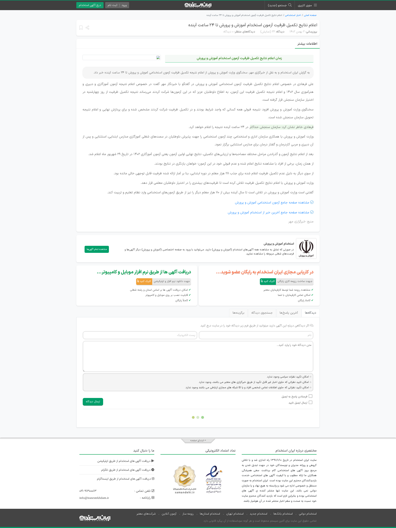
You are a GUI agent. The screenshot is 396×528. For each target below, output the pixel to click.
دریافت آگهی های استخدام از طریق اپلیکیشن (124, 461)
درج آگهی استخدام (90, 5)
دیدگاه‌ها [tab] (310, 313)
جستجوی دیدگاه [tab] (262, 313)
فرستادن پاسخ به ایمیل (294, 397)
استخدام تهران (235, 514)
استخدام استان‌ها (210, 514)
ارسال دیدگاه (93, 402)
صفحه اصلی (310, 15)
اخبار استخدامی (293, 15)
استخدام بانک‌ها (283, 514)
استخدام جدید (258, 514)
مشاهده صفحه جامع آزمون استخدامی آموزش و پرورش (272, 202)
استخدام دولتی (308, 514)
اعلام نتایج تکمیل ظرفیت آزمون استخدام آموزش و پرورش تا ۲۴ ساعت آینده (252, 25)
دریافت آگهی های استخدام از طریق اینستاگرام (124, 479)
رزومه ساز (188, 514)
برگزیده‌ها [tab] (238, 313)
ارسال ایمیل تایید (298, 403)
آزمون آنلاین (169, 514)
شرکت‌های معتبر (146, 514)
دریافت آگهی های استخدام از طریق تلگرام (126, 470)
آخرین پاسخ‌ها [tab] (289, 313)
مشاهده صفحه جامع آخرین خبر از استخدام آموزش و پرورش (268, 212)
